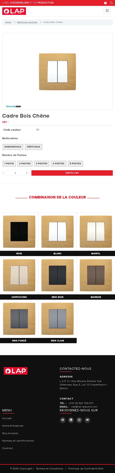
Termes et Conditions (49, 469)
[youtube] (87, 420)
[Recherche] (110, 2)
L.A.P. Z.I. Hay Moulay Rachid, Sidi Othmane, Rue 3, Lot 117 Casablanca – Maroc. (84, 385)
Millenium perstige (27, 22)
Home (8, 22)
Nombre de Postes (14, 155)
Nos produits (10, 433)
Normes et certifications (18, 441)
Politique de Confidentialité (85, 469)
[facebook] (63, 420)
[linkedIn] (71, 420)
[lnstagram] (79, 420)
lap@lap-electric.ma (84, 407)
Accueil (7, 418)
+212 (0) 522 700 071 (81, 403)
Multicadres (10, 138)
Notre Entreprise (12, 426)
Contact (7, 448)
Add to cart (72, 173)
